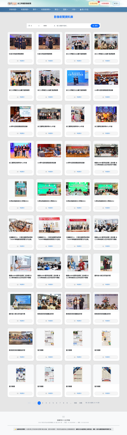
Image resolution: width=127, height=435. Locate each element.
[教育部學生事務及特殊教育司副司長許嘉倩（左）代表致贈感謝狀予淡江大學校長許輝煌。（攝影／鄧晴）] (78, 301)
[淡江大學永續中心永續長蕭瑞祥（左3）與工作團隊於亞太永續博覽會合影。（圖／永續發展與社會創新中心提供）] (20, 78)
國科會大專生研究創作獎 (103, 275)
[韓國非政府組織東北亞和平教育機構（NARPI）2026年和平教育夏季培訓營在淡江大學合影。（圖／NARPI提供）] (106, 150)
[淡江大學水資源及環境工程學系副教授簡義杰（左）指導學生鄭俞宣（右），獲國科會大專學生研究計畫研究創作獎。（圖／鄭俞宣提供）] (106, 263)
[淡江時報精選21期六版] (106, 338)
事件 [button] (34, 9)
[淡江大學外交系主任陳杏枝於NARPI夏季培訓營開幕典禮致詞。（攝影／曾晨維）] (106, 225)
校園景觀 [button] (24, 9)
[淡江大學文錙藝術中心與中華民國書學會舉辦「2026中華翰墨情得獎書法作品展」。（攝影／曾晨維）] (78, 225)
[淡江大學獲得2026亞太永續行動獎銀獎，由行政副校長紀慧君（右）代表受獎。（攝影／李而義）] (78, 78)
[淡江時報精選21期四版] (49, 374)
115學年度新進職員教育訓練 (104, 90)
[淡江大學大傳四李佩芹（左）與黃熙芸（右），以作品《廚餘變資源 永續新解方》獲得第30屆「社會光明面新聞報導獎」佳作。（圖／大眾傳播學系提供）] (20, 41)
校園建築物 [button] (45, 9)
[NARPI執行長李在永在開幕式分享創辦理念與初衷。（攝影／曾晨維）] (20, 263)
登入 (117, 3)
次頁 (75, 403)
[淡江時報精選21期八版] (49, 338)
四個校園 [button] (12, 9)
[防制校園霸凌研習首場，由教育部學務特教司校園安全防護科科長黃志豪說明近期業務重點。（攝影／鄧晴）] (49, 301)
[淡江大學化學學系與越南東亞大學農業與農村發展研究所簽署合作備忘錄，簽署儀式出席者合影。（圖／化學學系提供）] (106, 188)
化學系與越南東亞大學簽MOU (19, 201)
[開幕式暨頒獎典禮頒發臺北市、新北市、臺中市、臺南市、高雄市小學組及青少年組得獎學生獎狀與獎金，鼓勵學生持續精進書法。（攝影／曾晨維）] (49, 225)
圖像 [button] (65, 9)
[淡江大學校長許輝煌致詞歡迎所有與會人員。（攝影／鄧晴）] (106, 301)
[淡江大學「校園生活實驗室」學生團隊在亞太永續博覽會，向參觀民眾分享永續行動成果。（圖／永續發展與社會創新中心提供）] (106, 41)
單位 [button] (56, 9)
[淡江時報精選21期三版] (78, 374)
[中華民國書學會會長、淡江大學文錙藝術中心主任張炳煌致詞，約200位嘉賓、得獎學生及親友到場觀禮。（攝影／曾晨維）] (20, 225)
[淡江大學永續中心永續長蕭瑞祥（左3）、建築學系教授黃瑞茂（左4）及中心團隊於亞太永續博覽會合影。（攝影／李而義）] (78, 41)
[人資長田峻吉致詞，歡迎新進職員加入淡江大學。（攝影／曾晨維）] (106, 78)
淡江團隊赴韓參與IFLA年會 (46, 126)
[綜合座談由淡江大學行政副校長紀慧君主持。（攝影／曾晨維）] (20, 114)
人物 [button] (73, 9)
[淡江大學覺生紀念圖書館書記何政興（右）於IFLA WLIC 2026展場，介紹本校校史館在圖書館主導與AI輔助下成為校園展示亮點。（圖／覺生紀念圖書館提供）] (78, 114)
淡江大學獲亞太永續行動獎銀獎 (76, 54)
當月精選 (40, 350)
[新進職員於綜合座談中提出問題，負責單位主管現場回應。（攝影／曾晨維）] (49, 150)
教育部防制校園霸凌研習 (45, 314)
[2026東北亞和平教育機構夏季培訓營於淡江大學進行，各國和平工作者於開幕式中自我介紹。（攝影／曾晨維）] (49, 263)
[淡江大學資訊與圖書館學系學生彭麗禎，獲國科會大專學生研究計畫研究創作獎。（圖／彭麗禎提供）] (20, 301)
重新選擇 (106, 3)
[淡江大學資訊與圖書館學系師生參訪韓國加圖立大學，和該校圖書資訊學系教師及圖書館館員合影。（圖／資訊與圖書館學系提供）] (49, 114)
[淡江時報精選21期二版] (106, 374)
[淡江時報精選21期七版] (78, 338)
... (70, 403)
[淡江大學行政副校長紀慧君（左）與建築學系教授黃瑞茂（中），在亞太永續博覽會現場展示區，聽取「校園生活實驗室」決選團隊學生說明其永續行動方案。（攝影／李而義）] (49, 78)
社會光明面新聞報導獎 (16, 54)
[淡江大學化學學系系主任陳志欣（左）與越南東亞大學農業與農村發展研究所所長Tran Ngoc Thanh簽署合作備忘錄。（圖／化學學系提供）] (49, 188)
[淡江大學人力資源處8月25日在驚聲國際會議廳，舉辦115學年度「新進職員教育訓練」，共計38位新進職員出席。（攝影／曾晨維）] (78, 150)
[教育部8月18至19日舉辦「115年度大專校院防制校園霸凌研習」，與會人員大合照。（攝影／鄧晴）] (20, 338)
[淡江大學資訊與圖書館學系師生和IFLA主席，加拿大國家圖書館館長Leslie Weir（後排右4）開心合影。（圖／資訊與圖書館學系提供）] (106, 114)
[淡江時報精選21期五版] (20, 374)
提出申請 (95, 3)
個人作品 (85, 9)
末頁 (80, 403)
